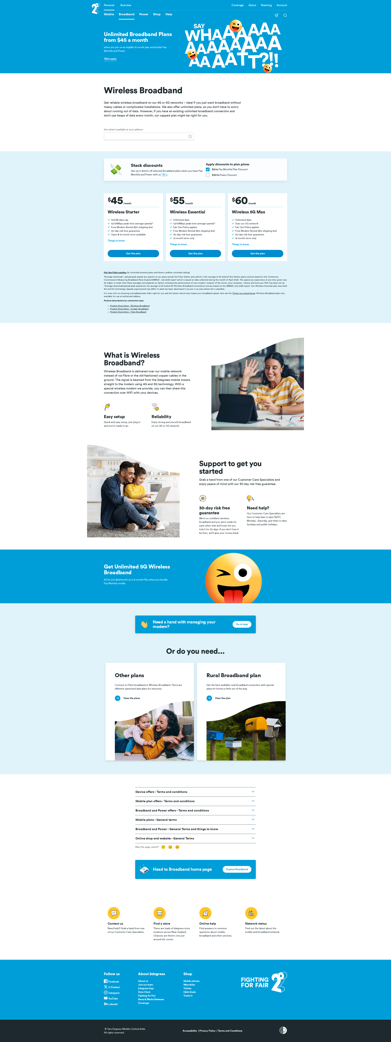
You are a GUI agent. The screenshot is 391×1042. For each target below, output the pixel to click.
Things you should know (243, 293)
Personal (109, 5)
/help (218, 923)
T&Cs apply (110, 59)
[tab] (190, 136)
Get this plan (133, 253)
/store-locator (172, 923)
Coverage (238, 5)
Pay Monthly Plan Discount (230, 169)
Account (282, 5)
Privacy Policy (207, 1031)
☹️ (177, 847)
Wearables (189, 985)
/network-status (264, 923)
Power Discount (224, 175)
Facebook (113, 981)
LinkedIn (113, 1004)
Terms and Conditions (230, 1031)
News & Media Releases (151, 999)
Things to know (116, 241)
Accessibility (190, 1031)
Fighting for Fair (146, 996)
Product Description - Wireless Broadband (130, 306)
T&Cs (164, 174)
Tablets (187, 988)
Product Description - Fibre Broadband (128, 312)
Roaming (266, 5)
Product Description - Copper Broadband (129, 309)
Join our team (145, 985)
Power (143, 14)
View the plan (204, 664)
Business (126, 5)
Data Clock (144, 992)
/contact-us (127, 923)
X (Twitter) (114, 987)
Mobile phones (191, 981)
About (252, 5)
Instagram (114, 993)
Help (168, 14)
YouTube (113, 998)
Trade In (187, 996)
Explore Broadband (237, 869)
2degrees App (146, 988)
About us (143, 981)
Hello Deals (189, 992)
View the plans (113, 664)
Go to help (242, 624)
